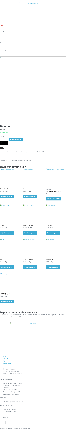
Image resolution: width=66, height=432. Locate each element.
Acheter (3, 143)
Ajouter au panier (16, 139)
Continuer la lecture (53, 199)
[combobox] (33, 46)
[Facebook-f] (6, 422)
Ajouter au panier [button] (7, 196)
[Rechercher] (0, 42)
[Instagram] (2, 422)
